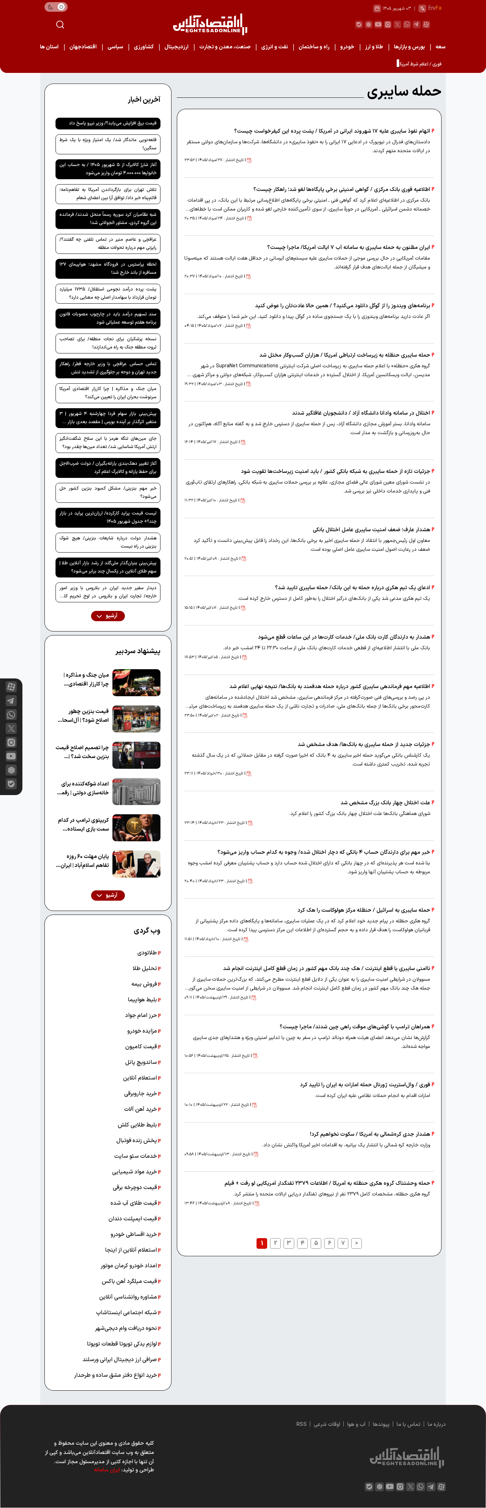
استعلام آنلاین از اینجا (131, 1250)
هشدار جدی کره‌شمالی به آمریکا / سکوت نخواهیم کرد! (370, 1134)
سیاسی (115, 47)
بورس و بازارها (409, 47)
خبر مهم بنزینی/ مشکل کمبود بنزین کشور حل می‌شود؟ (108, 492)
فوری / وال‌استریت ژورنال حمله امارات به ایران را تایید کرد (365, 1085)
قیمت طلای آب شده (134, 1203)
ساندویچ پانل (141, 1062)
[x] (11, 728)
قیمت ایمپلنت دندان (133, 1219)
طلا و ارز (374, 47)
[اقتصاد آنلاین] (210, 24)
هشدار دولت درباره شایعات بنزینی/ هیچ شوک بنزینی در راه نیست (108, 542)
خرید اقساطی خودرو (134, 1234)
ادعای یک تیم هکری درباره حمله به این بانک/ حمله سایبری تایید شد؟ (352, 588)
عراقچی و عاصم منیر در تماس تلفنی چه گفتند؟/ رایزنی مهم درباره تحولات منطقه (108, 243)
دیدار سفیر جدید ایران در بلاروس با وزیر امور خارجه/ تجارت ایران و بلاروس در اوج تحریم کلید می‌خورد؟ (108, 593)
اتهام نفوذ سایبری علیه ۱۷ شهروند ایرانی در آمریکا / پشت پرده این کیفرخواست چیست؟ (332, 131)
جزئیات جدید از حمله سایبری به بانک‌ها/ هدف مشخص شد (364, 745)
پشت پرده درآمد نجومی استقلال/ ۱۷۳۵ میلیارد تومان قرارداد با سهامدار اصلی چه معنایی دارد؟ (108, 293)
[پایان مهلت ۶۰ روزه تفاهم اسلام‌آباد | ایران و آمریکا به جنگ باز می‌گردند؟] (136, 864)
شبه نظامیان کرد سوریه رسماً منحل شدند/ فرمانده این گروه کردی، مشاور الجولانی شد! (108, 219)
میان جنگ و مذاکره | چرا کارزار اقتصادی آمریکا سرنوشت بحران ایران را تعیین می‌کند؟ (108, 393)
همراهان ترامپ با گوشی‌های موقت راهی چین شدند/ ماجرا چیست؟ (355, 1027)
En (431, 8)
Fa (439, 8)
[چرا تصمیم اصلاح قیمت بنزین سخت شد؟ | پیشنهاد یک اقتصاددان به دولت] (136, 755)
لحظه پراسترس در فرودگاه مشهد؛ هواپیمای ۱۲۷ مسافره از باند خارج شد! (108, 268)
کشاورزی (144, 47)
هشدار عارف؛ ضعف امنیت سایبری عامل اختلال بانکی (371, 530)
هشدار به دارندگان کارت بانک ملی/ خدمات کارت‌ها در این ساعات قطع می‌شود (344, 637)
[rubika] (369, 24)
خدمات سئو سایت (136, 1156)
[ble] (359, 24)
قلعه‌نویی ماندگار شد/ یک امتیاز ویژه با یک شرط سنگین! (108, 144)
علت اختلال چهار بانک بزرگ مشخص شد (385, 803)
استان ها (49, 47)
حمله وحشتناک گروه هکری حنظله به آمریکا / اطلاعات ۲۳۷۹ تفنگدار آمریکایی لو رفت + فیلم (327, 1183)
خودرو (347, 47)
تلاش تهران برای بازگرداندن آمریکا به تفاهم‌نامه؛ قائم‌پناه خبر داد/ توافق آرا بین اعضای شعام (108, 194)
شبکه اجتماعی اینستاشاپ (127, 1313)
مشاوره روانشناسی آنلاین (128, 1297)
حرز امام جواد (141, 1015)
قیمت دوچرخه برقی (135, 1187)
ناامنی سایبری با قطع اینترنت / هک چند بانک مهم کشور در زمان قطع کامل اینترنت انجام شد (326, 969)
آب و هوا (356, 1425)
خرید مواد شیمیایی (135, 1172)
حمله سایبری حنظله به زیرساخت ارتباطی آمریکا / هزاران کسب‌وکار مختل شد (344, 355)
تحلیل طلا (145, 968)
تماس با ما (409, 1425)
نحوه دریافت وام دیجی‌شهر (126, 1328)
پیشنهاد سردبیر (137, 651)
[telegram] (417, 24)
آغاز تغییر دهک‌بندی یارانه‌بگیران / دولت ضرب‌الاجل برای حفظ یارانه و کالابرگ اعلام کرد (108, 467)
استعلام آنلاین (140, 1078)
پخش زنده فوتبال (137, 1140)
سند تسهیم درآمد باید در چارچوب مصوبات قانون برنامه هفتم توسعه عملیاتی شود (108, 318)
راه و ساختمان (314, 47)
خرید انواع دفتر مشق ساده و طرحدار (116, 1375)
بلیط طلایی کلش (138, 1125)
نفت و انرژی (274, 47)
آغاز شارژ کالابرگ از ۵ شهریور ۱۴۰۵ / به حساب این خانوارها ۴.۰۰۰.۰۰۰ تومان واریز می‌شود (108, 169)
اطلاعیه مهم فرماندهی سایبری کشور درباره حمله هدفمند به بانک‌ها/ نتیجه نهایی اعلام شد (329, 687)
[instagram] (388, 24)
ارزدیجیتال (176, 47)
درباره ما (437, 1425)
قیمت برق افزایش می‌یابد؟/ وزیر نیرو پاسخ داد (113, 123)
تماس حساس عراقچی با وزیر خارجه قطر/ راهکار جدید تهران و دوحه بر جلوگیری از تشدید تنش (108, 368)
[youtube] (378, 24)
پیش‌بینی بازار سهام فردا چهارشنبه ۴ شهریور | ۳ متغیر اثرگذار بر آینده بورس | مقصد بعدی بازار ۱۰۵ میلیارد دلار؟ (108, 419)
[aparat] (426, 24)
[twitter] (397, 24)
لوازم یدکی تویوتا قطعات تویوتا (122, 1344)
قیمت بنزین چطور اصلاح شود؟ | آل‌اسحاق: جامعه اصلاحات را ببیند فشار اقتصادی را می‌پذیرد (82, 716)
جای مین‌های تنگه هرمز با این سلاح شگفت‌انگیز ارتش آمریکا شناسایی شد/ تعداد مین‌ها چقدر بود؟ (108, 443)
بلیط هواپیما (143, 1000)
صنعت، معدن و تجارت (224, 47)
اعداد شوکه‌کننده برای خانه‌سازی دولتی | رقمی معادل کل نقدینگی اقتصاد (83, 789)
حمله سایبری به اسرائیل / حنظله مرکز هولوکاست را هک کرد (363, 910)
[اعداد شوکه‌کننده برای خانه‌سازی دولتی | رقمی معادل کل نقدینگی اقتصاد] (136, 791)
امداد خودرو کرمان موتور (129, 1266)
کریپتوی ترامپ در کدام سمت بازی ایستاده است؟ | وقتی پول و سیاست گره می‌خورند (83, 825)
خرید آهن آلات (141, 1109)
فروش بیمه (144, 984)
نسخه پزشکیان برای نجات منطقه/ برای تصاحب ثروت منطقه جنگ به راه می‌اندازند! (108, 343)
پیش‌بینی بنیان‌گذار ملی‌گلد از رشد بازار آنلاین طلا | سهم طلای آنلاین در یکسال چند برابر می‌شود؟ (108, 567)
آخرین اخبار (144, 100)
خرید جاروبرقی (141, 1093)
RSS (301, 1425)
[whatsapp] (407, 24)
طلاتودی (147, 953)
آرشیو (111, 616)
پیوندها (381, 1425)
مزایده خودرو (142, 1031)
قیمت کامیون (141, 1047)
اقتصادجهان (83, 47)
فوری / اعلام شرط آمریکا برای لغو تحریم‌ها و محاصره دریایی (387, 64)
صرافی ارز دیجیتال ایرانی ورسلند (120, 1359)
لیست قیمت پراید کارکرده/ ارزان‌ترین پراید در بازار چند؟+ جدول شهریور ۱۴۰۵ (108, 517)
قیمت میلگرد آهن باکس (130, 1281)
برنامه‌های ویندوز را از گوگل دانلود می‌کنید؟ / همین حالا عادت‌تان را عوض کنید (342, 306)
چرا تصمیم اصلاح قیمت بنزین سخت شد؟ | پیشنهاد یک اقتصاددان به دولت (82, 752)
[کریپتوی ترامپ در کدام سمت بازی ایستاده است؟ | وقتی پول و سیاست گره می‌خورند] (136, 827)
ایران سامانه (107, 1470)
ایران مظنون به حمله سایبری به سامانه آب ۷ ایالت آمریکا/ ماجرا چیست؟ (348, 248)
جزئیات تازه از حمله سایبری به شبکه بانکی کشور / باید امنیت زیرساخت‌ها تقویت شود (335, 472)
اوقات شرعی (327, 1425)
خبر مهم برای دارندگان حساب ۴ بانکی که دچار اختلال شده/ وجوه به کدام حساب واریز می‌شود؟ (323, 852)
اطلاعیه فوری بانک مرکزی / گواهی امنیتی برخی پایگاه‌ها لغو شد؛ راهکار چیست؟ (341, 190)
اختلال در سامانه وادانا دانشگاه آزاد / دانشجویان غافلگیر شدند (361, 413)
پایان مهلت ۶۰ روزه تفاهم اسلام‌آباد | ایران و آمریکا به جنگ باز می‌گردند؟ (83, 861)
